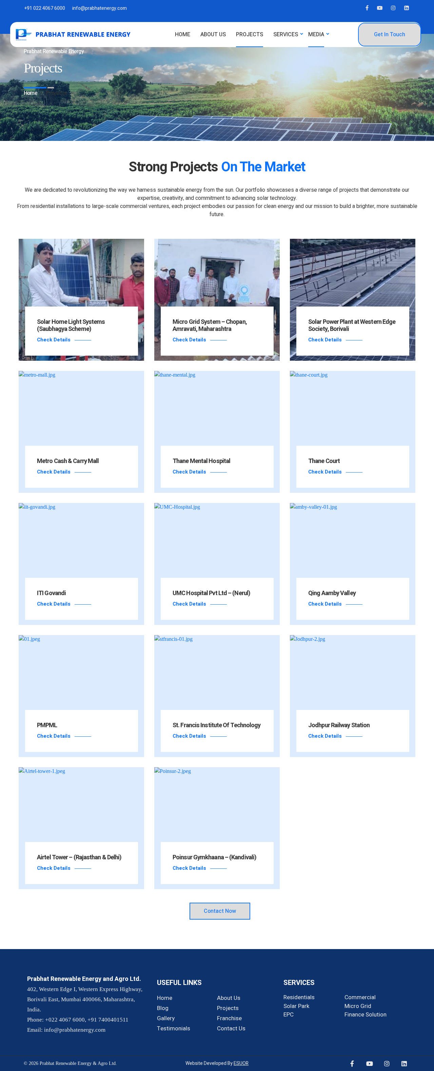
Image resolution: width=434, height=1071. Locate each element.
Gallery (166, 1018)
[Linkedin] (404, 1063)
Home (164, 998)
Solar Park (296, 1006)
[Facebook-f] (352, 1063)
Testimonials (173, 1028)
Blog (163, 1008)
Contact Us (231, 1028)
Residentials (299, 997)
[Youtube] (369, 1063)
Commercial (360, 997)
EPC (288, 1014)
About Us (228, 998)
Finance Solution (365, 1014)
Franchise (229, 1018)
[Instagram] (387, 1063)
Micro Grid (357, 1006)
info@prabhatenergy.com (99, 8)
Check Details (54, 339)
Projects (228, 1008)
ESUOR (241, 1063)
